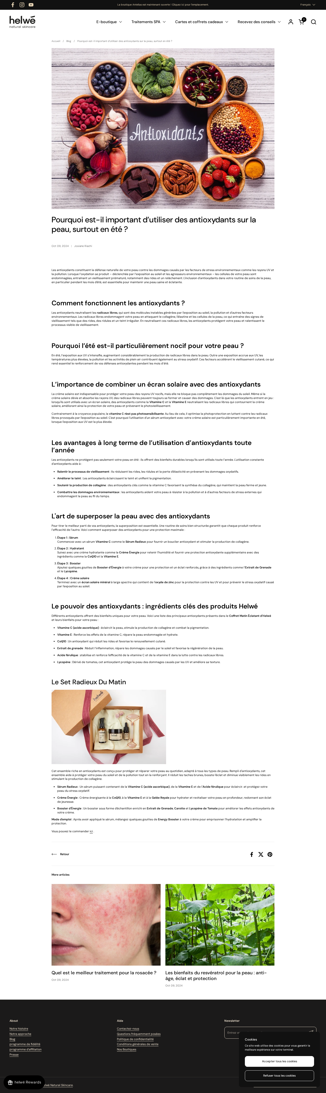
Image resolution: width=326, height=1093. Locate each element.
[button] (313, 22)
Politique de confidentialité (135, 1039)
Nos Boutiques (126, 1049)
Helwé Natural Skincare (57, 1085)
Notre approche (20, 1034)
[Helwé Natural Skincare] (22, 22)
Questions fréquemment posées (139, 1034)
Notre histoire (19, 1029)
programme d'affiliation (26, 1049)
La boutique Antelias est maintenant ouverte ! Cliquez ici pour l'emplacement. (163, 4)
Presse (14, 1055)
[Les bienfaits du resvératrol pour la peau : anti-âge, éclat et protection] (219, 925)
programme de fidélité (25, 1044)
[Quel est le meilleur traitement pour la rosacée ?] (106, 925)
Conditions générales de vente (137, 1044)
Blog (12, 1039)
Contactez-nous (128, 1029)
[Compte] (291, 22)
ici (91, 831)
